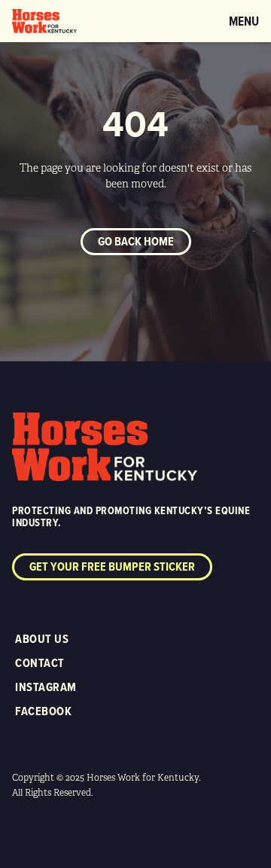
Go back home (136, 241)
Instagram (46, 687)
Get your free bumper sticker (112, 566)
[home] (44, 21)
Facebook (43, 711)
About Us (42, 638)
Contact (40, 663)
